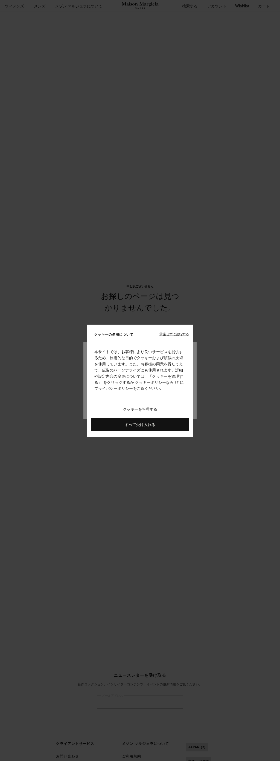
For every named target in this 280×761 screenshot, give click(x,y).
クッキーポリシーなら (154, 382)
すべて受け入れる (140, 424)
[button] (174, 333)
